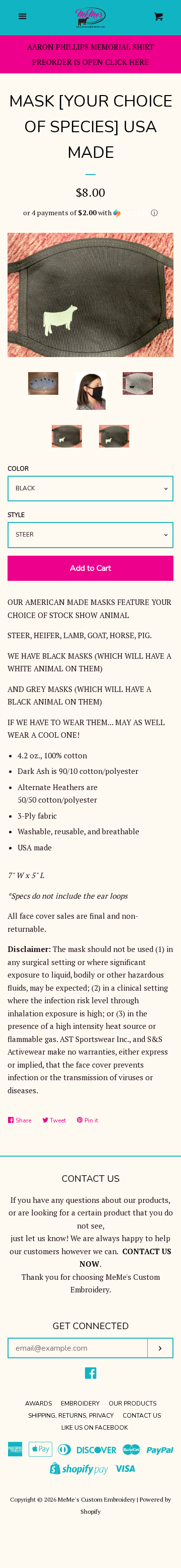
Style (16, 515)
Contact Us (142, 1416)
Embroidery (80, 1404)
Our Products (132, 1404)
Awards (38, 1404)
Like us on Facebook (94, 1428)
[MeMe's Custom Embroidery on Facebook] (90, 1375)
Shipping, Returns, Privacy (71, 1416)
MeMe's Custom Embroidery (96, 1499)
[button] (90, 213)
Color (18, 469)
